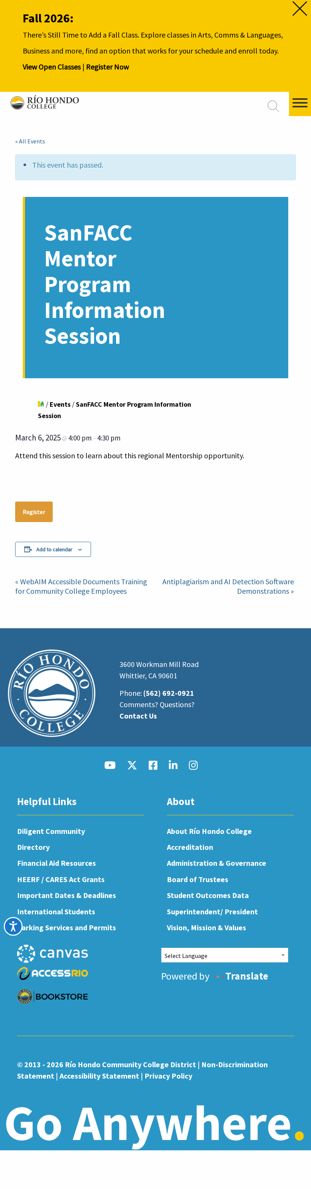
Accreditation (190, 847)
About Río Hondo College (209, 831)
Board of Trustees (197, 879)
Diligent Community (51, 831)
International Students (56, 911)
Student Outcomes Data (208, 895)
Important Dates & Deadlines (66, 895)
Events (60, 404)
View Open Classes (52, 66)
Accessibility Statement (99, 1075)
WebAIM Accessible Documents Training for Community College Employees (81, 586)
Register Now (107, 66)
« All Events (30, 141)
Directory (33, 847)
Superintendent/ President (212, 911)
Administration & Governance (216, 863)
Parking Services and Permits (66, 927)
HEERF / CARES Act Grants (61, 879)
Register (34, 512)
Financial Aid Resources (56, 863)
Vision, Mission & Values (206, 927)
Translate (246, 976)
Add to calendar (54, 549)
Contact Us (138, 715)
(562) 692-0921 (168, 693)
